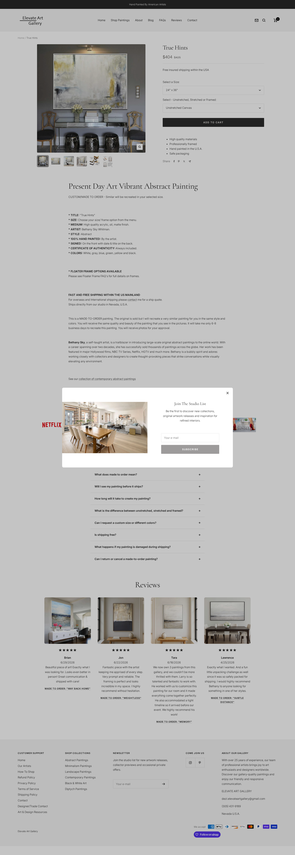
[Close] (227, 393)
